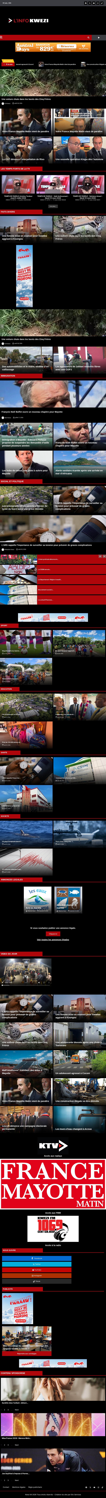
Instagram (37, 1276)
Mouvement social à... (46, 569)
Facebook (38, 1258)
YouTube (37, 1270)
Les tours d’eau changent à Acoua (86, 64)
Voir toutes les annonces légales (53, 940)
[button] (99, 37)
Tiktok (37, 1281)
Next (17, 1410)
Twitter (38, 1264)
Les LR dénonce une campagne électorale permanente (44, 64)
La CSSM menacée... (45, 590)
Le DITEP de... (43, 600)
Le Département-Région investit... (50, 559)
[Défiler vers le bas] (104, 556)
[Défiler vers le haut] (100, 556)
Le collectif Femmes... (45, 579)
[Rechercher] (89, 37)
